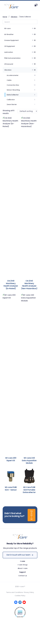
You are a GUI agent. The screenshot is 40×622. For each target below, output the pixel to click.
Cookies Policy (20, 596)
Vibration (14, 17)
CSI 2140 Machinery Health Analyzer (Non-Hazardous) (29, 285)
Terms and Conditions (14, 592)
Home (5, 17)
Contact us (31, 515)
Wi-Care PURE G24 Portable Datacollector (29, 490)
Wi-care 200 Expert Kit (10, 459)
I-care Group (23, 565)
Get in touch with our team (18, 555)
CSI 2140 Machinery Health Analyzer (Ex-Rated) (11, 285)
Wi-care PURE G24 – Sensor (11, 488)
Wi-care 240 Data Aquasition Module (29, 460)
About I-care (22, 568)
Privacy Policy (29, 592)
